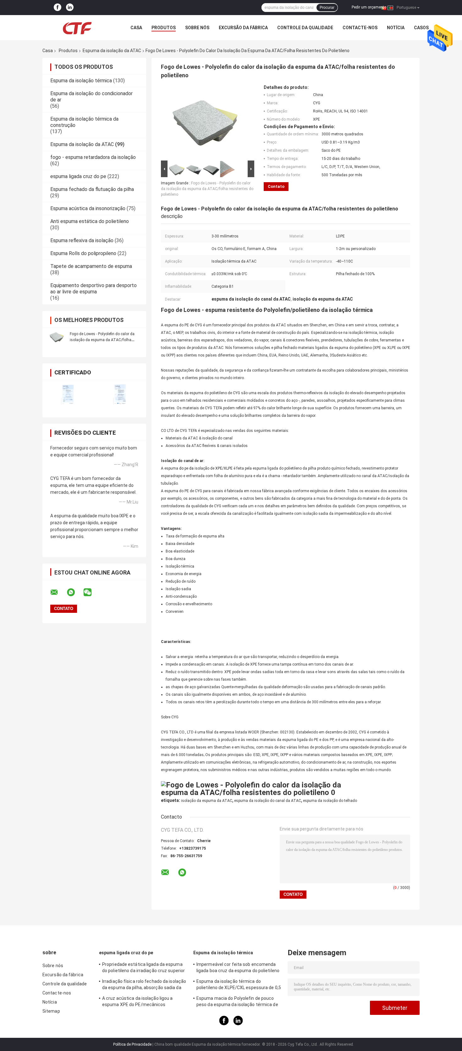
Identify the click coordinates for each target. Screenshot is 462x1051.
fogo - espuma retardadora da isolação (93, 157)
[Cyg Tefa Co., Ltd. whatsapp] (75, 592)
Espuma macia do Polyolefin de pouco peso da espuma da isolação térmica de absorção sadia (237, 1002)
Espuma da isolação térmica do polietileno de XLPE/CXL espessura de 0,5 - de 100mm (238, 985)
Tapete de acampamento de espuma (91, 266)
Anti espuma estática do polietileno (89, 221)
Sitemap (51, 1011)
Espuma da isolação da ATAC (112, 50)
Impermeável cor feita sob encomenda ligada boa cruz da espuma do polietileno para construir (237, 968)
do (181, 468)
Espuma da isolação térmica (81, 81)
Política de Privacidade (132, 1044)
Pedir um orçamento (369, 7)
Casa (136, 27)
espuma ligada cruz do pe (78, 176)
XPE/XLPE (224, 468)
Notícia (395, 27)
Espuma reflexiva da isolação (81, 240)
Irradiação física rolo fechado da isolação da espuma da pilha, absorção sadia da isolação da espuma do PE (144, 985)
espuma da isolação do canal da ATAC (267, 800)
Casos (421, 27)
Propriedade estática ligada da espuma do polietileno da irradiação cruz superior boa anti (143, 968)
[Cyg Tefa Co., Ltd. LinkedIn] (69, 7)
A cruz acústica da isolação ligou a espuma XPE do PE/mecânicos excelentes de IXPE (137, 1002)
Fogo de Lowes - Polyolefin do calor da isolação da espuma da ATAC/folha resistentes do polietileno (102, 340)
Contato (276, 186)
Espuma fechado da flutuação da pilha (92, 189)
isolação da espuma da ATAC (206, 800)
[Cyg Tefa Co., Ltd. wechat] (91, 592)
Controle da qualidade (305, 27)
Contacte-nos (360, 27)
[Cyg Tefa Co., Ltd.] (77, 27)
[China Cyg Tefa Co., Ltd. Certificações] (68, 394)
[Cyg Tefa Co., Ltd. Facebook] (57, 7)
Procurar (327, 7)
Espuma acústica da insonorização (87, 208)
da (191, 468)
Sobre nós (197, 27)
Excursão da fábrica (243, 27)
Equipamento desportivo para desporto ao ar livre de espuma (93, 288)
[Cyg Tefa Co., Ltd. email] (58, 592)
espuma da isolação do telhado (330, 800)
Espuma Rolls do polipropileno (83, 253)
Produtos (163, 27)
